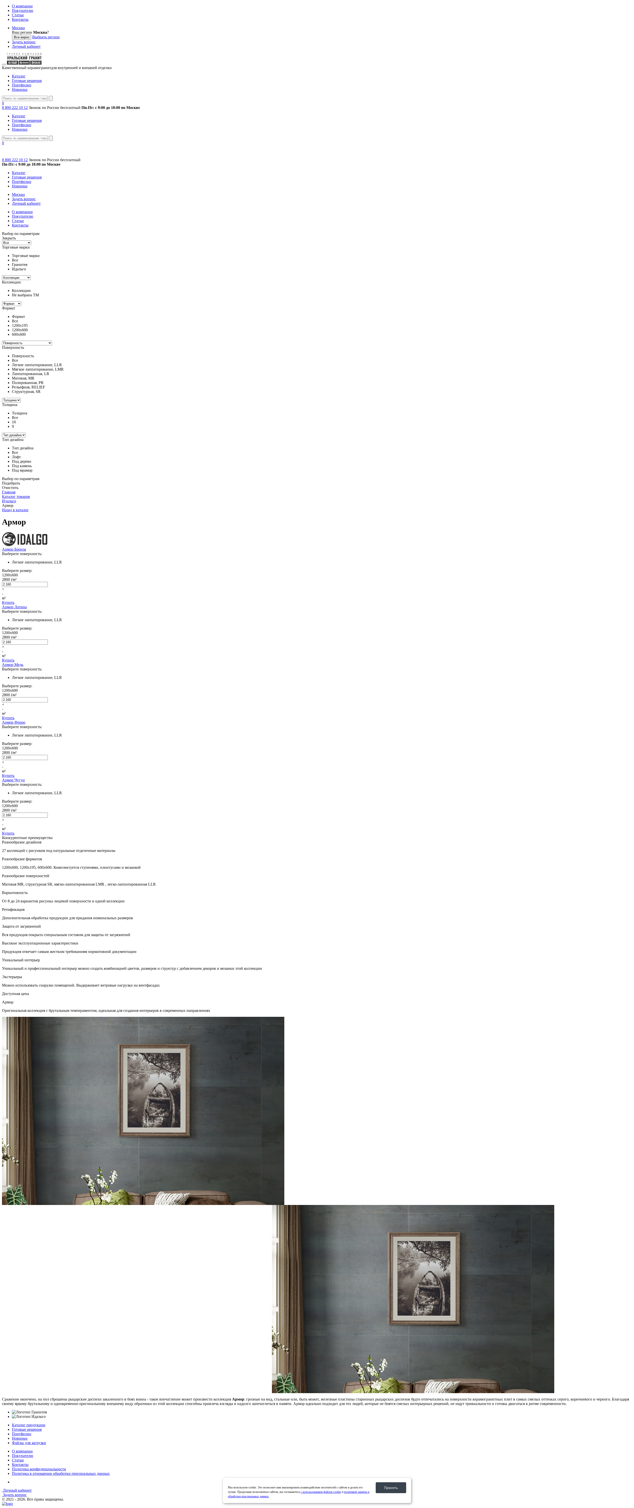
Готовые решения (27, 80)
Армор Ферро (13, 722)
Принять (391, 1488)
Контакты (20, 19)
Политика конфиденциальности (39, 1469)
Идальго (9, 501)
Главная (8, 492)
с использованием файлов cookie (321, 1492)
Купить (8, 602)
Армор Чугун (13, 780)
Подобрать (11, 483)
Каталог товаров (16, 496)
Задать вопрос (24, 42)
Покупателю (22, 10)
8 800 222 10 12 (15, 107)
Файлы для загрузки (29, 1443)
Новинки (19, 89)
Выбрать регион (46, 37)
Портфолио (21, 85)
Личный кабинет (26, 46)
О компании (22, 6)
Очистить (10, 488)
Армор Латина (14, 607)
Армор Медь (12, 665)
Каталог (19, 76)
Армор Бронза (14, 549)
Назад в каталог (15, 510)
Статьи (18, 15)
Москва (18, 28)
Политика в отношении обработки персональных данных (61, 1473)
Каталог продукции (28, 1425)
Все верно (21, 37)
